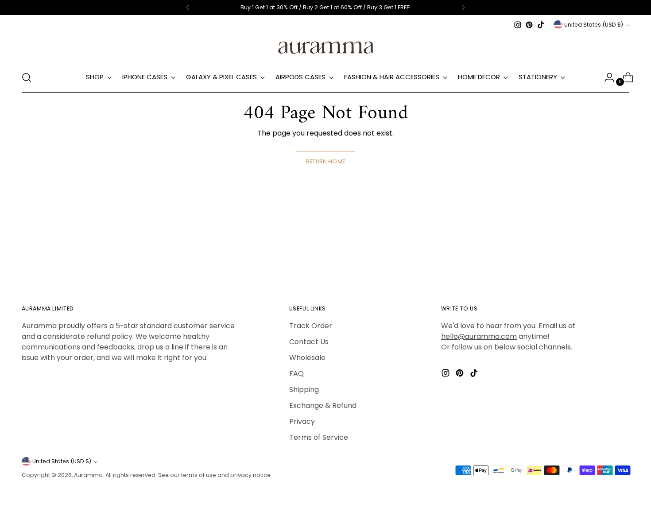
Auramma (88, 475)
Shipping (304, 389)
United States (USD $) (593, 24)
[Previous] (188, 7)
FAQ (296, 373)
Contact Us (309, 342)
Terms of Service (318, 437)
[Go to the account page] (606, 77)
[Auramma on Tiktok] (541, 25)
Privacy (302, 421)
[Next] (463, 7)
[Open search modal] (26, 77)
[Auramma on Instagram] (518, 25)
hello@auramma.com (479, 336)
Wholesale (307, 358)
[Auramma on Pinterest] (529, 25)
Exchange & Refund (322, 405)
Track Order (310, 326)
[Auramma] (325, 46)
